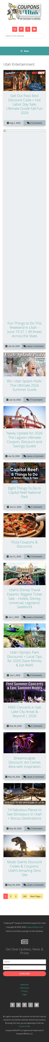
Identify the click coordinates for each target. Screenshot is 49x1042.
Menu (26, 51)
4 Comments (36, 122)
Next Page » (36, 897)
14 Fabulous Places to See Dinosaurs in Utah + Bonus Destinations (24, 814)
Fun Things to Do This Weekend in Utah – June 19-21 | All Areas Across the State (24, 329)
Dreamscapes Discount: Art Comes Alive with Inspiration (24, 762)
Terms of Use (24, 1026)
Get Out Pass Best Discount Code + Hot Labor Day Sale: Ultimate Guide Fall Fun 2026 (24, 104)
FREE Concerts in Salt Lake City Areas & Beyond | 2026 (24, 711)
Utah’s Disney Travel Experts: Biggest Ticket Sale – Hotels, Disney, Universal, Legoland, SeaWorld (24, 598)
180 (25, 896)
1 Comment (36, 506)
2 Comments (36, 828)
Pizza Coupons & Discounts (24, 544)
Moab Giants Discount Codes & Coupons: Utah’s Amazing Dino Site (24, 868)
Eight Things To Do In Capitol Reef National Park (24, 492)
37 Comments (36, 399)
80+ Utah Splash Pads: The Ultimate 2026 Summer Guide (24, 385)
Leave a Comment (35, 346)
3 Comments (36, 556)
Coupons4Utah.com (34, 927)
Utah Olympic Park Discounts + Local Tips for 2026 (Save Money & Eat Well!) (24, 658)
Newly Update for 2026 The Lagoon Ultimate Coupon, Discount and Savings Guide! (25, 439)
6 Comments (36, 675)
